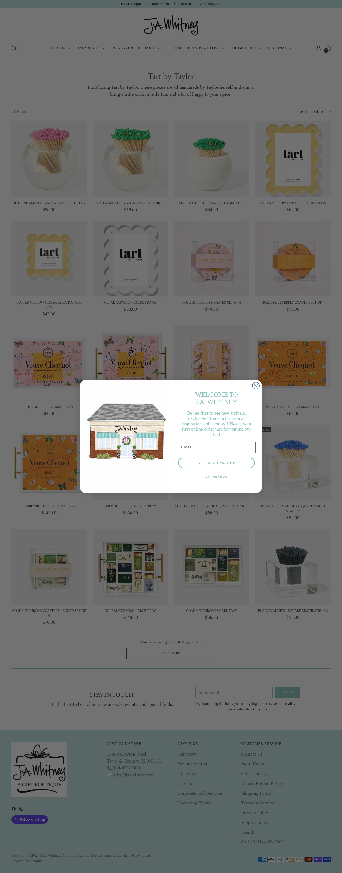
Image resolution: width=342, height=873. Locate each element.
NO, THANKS (216, 477)
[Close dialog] (255, 385)
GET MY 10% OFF (216, 463)
